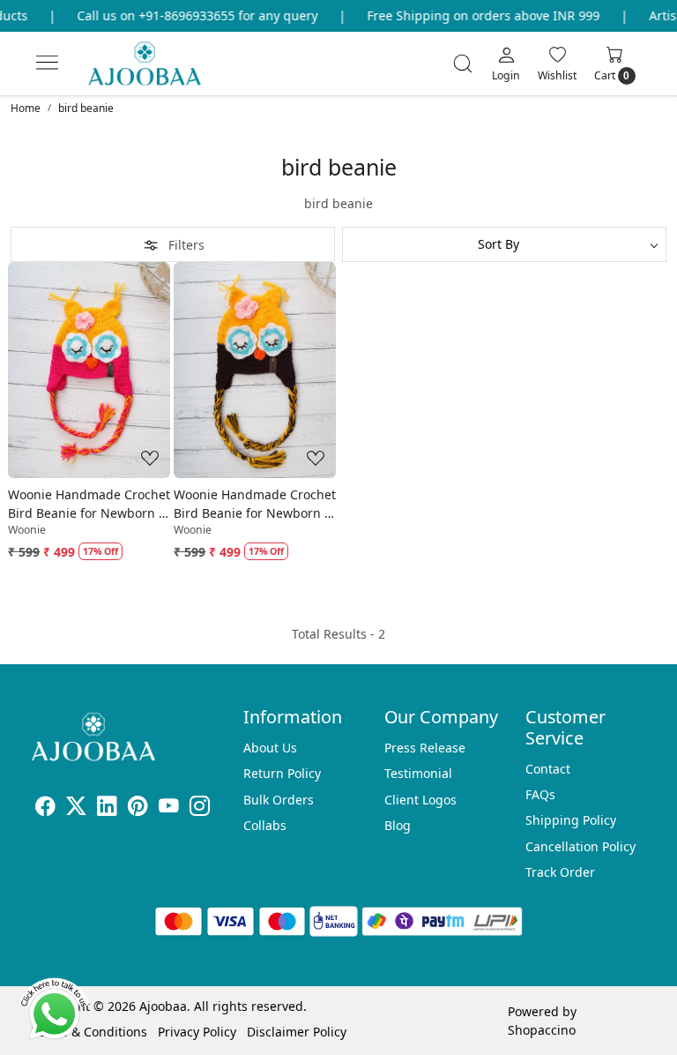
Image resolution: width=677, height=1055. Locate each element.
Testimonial (418, 773)
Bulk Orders (278, 799)
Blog (397, 825)
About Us (270, 747)
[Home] (159, 71)
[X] (76, 808)
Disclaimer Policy (296, 1031)
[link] (462, 63)
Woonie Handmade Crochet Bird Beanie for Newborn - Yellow (255, 504)
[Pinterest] (138, 808)
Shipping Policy (570, 820)
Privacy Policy (197, 1031)
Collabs (264, 825)
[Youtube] (168, 808)
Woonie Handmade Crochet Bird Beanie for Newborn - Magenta (89, 504)
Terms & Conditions (89, 1031)
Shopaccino (542, 1029)
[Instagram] (199, 808)
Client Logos (420, 799)
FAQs (540, 794)
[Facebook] (45, 808)
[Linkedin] (107, 808)
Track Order (560, 872)
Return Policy (282, 773)
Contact (547, 768)
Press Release (424, 747)
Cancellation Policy (580, 846)
